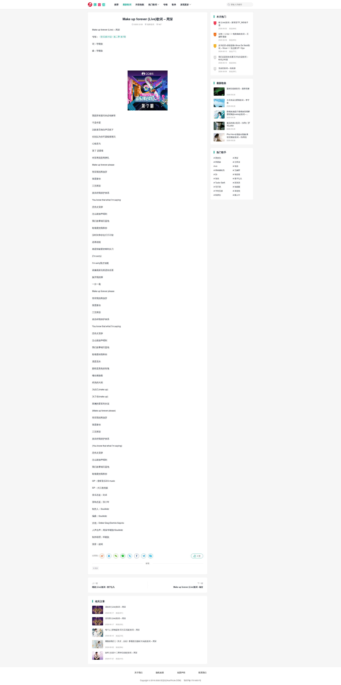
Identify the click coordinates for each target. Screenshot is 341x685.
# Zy (215, 174)
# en (215, 166)
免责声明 (181, 672)
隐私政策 (160, 672)
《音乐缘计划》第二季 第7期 (112, 36)
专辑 (165, 4)
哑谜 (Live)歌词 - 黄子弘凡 (103, 585)
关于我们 (139, 672)
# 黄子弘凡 (237, 178)
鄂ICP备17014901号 (192, 680)
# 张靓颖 (236, 187)
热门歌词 (152, 4)
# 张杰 (216, 178)
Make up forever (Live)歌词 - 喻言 (188, 585)
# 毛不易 (217, 187)
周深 (96, 568)
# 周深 (235, 158)
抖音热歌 (140, 4)
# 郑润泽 (236, 182)
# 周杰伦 (217, 158)
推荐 (116, 4)
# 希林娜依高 (219, 170)
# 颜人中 (236, 195)
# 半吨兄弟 (218, 191)
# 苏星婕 (217, 162)
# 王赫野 (236, 170)
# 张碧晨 (236, 174)
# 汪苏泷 (236, 162)
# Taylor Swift (219, 182)
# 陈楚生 (217, 195)
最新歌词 (127, 4)
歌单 (174, 4)
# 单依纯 (236, 191)
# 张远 (235, 166)
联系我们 (202, 672)
